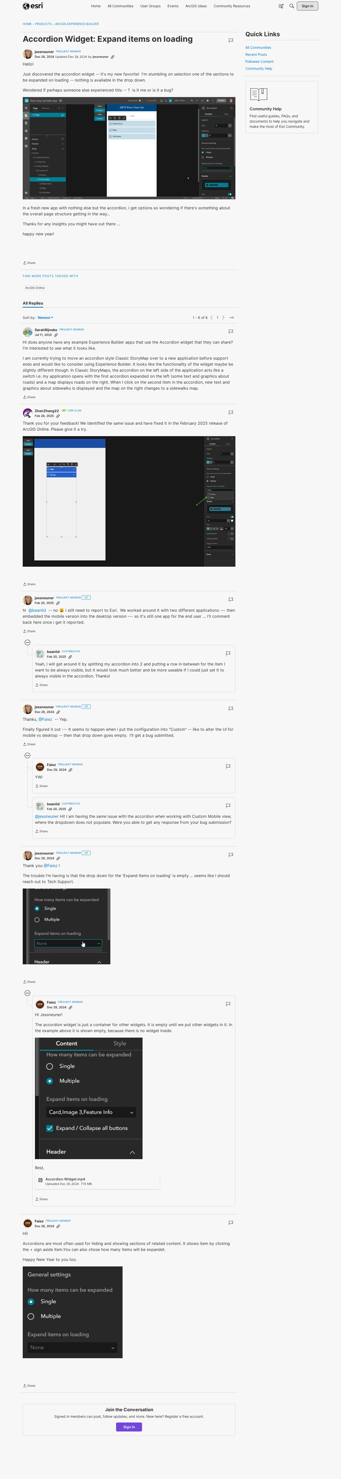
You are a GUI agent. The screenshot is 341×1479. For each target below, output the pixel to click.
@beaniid (37, 610)
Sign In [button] (129, 1427)
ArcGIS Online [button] (35, 288)
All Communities (258, 47)
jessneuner (44, 52)
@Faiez (45, 719)
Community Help (258, 68)
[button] (129, 148)
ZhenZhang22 (47, 411)
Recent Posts (256, 54)
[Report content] (230, 40)
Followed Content (259, 61)
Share (29, 263)
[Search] (291, 6)
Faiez (51, 765)
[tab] (33, 303)
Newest (44, 317)
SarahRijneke (46, 330)
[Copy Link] (113, 57)
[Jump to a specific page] (231, 318)
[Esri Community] (33, 6)
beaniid (53, 651)
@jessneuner (47, 816)
